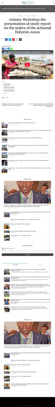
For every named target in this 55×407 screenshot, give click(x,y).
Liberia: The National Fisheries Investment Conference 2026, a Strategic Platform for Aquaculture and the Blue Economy (28, 153)
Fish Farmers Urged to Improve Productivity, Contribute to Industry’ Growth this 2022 (13, 104)
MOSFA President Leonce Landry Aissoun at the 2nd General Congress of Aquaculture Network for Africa (31, 300)
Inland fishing (34, 279)
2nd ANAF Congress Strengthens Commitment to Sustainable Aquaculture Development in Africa (28, 270)
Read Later (7, 84)
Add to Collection (9, 90)
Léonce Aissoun (7, 208)
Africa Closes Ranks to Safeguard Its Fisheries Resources (21, 122)
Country (20, 15)
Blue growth (11, 139)
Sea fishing (14, 161)
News (9, 161)
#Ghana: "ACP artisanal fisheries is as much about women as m (25, 219)
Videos (28, 15)
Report (5, 93)
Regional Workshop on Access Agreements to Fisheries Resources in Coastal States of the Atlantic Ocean (31, 212)
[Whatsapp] (11, 49)
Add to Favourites (9, 87)
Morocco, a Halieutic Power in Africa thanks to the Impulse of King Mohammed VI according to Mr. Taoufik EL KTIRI (30, 384)
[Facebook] (3, 49)
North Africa (29, 272)
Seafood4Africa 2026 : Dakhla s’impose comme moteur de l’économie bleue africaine (28, 160)
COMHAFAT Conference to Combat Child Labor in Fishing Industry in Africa (28, 307)
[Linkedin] (8, 49)
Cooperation (11, 124)
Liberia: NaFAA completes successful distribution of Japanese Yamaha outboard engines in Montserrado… (41, 105)
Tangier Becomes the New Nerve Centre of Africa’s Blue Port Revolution (25, 137)
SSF (24, 15)
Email (3, 249)
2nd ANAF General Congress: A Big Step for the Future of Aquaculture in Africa (29, 292)
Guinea (6, 97)
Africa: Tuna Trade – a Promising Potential (21, 235)
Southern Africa (37, 272)
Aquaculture (11, 155)
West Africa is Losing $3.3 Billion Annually (20, 224)
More (3, 81)
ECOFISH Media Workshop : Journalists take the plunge (23, 231)
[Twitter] (6, 49)
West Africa (34, 15)
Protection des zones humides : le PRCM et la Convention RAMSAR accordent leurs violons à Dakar (29, 168)
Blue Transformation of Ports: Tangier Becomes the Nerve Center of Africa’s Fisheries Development (28, 146)
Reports (18, 124)
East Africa (22, 272)
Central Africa (15, 272)
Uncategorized (14, 294)
